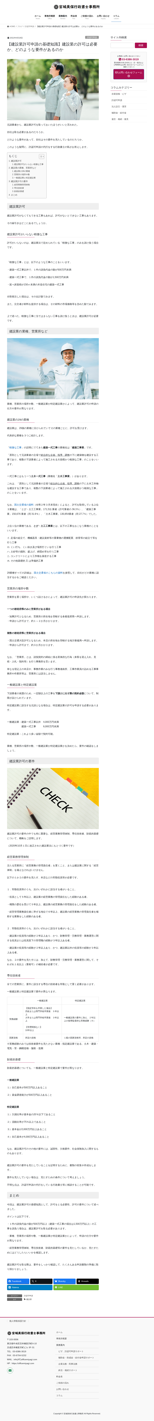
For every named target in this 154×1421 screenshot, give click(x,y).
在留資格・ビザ (119, 94)
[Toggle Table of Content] (40, 156)
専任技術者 (19, 188)
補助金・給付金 (119, 113)
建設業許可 (16, 161)
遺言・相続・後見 (120, 119)
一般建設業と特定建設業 (25, 178)
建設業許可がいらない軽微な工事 (28, 164)
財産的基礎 (19, 191)
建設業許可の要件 (19, 181)
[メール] (10, 1371)
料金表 (59, 1376)
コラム (59, 1395)
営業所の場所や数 (22, 174)
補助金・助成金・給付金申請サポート (76, 1357)
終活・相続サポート (67, 1370)
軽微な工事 (15, 447)
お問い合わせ (62, 1389)
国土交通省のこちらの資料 (48, 572)
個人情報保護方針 (17, 1321)
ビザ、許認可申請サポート (71, 1351)
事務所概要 (61, 1338)
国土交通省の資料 (24, 504)
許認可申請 (92, 37)
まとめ (14, 195)
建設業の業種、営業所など (23, 168)
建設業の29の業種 (22, 171)
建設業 (29, 1299)
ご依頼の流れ (62, 1383)
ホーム (59, 1332)
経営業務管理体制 (22, 185)
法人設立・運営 (119, 106)
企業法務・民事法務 (67, 1364)
